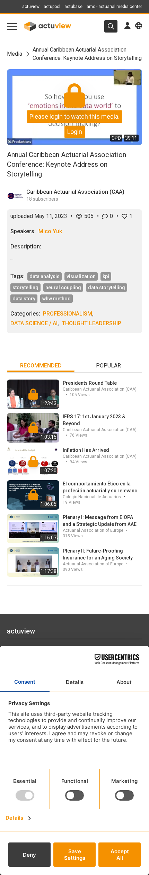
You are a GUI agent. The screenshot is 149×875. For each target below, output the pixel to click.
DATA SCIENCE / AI (34, 323)
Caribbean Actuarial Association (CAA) (75, 192)
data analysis (44, 276)
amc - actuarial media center (114, 6)
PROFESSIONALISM (67, 313)
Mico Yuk (50, 231)
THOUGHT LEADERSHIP (91, 323)
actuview (31, 6)
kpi (106, 276)
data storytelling (106, 287)
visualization (81, 276)
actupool (52, 6)
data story (23, 298)
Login (74, 131)
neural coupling (63, 287)
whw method (56, 298)
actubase (73, 6)
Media (14, 54)
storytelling (25, 287)
